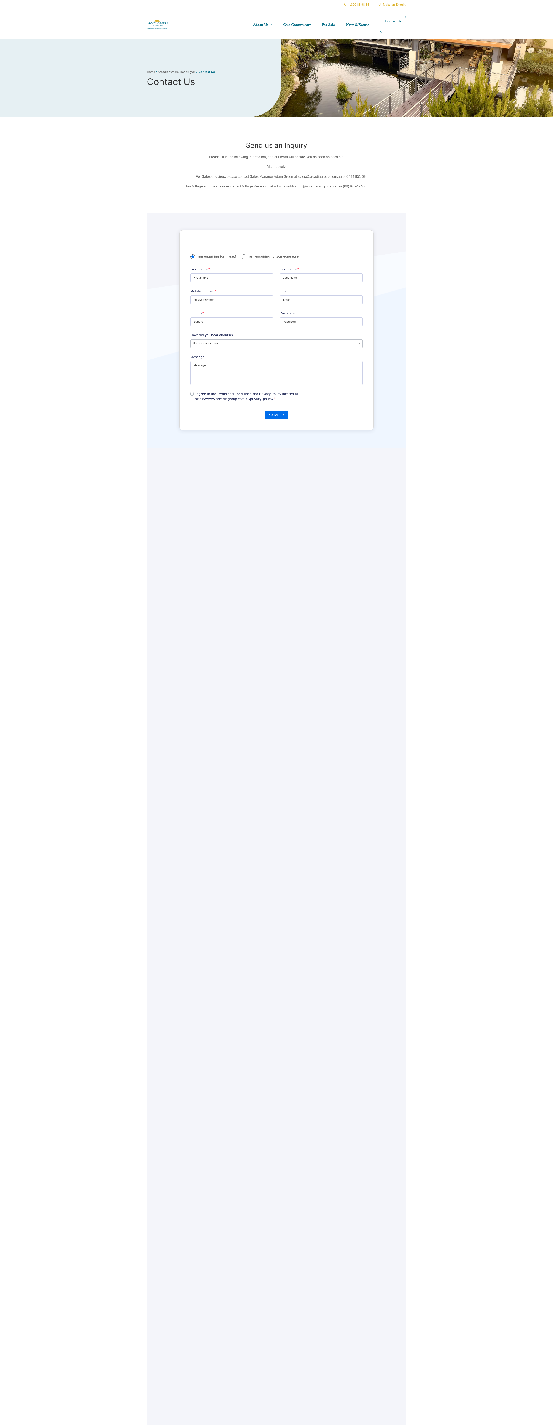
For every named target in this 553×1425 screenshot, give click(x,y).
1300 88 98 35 (359, 4)
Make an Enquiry (394, 4)
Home (151, 72)
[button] (262, 24)
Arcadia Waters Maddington (177, 72)
